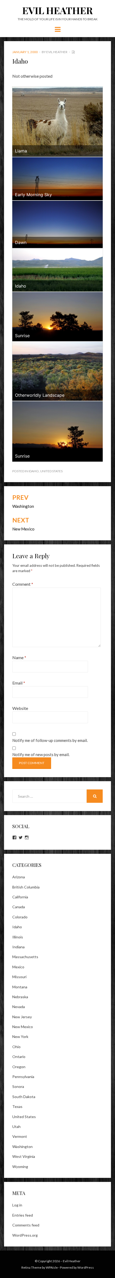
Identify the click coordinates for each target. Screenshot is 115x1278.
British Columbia (26, 887)
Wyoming (20, 1166)
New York (20, 1036)
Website (20, 708)
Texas (17, 1106)
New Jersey (22, 1016)
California (20, 897)
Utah (16, 1126)
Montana (19, 987)
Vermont (19, 1136)
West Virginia (23, 1156)
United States (51, 471)
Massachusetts (25, 956)
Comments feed (25, 1225)
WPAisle (52, 1267)
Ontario (18, 1056)
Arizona (18, 877)
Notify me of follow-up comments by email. (50, 740)
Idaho (34, 471)
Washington (22, 1146)
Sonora (18, 1086)
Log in (17, 1205)
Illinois (17, 937)
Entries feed (22, 1215)
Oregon (18, 1066)
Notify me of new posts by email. (41, 754)
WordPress (85, 1267)
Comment (22, 584)
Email (18, 682)
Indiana (18, 947)
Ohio (16, 1046)
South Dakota (23, 1096)
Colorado (20, 917)
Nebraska (20, 996)
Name (19, 657)
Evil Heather (57, 10)
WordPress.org (25, 1235)
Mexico (18, 967)
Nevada (18, 1006)
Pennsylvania (23, 1076)
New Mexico (22, 1026)
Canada (18, 907)
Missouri (19, 976)
